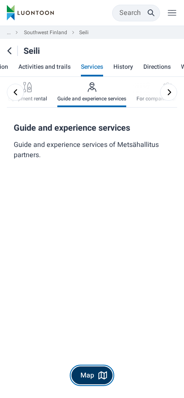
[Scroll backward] (15, 92)
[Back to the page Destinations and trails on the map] (9, 50)
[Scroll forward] (168, 92)
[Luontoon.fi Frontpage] (30, 12)
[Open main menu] (172, 13)
